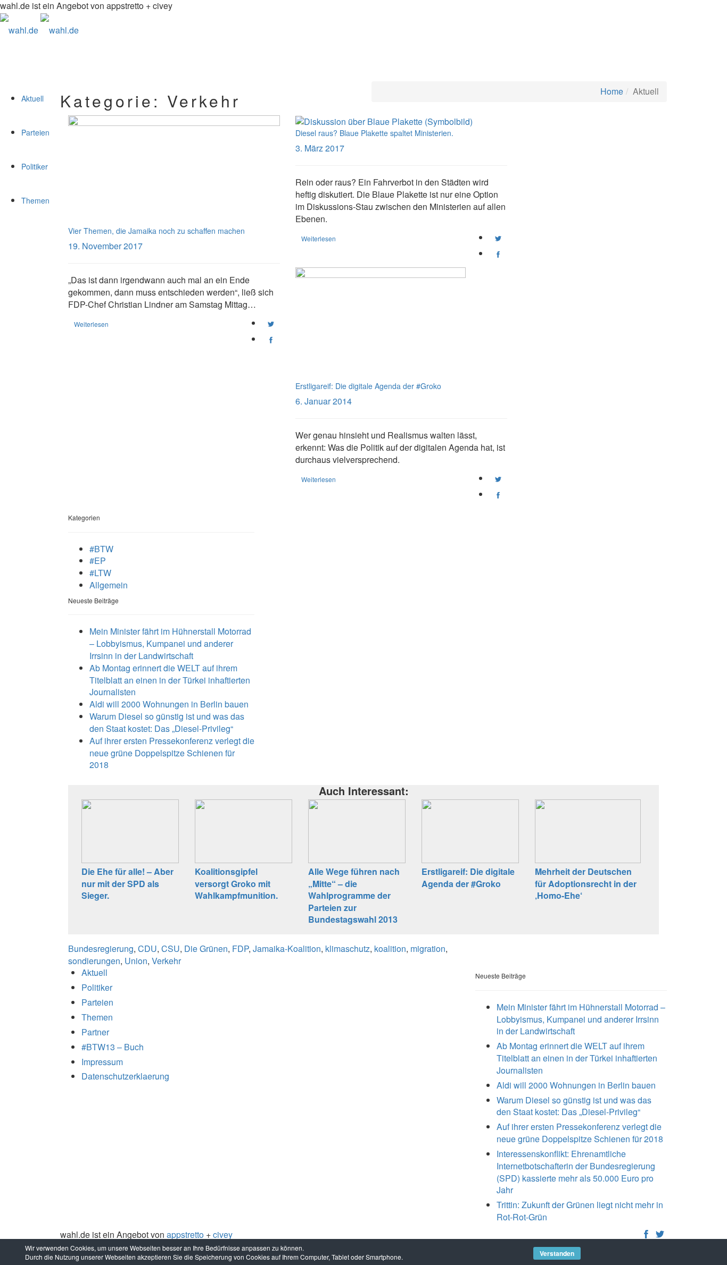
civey (223, 1234)
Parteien (35, 132)
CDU (147, 948)
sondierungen (94, 961)
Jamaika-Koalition (287, 948)
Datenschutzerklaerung (125, 1076)
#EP (97, 560)
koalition (390, 948)
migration (427, 948)
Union (136, 961)
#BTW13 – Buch (112, 1047)
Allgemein (108, 585)
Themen (35, 200)
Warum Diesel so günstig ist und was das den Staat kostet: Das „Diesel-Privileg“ (166, 722)
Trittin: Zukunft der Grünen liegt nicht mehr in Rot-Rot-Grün (580, 1211)
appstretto (185, 1234)
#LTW (100, 573)
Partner (95, 1032)
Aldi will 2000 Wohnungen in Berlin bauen (169, 704)
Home (611, 91)
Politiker (34, 166)
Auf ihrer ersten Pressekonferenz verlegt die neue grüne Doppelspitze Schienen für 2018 (171, 753)
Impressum (102, 1062)
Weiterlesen (91, 323)
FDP (240, 948)
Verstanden (557, 1253)
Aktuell (32, 98)
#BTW (101, 549)
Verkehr (166, 961)
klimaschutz (347, 948)
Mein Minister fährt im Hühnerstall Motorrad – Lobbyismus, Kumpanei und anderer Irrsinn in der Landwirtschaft (170, 643)
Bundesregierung (101, 948)
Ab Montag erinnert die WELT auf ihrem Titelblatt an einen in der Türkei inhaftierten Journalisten (169, 680)
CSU (170, 948)
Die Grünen (206, 948)
